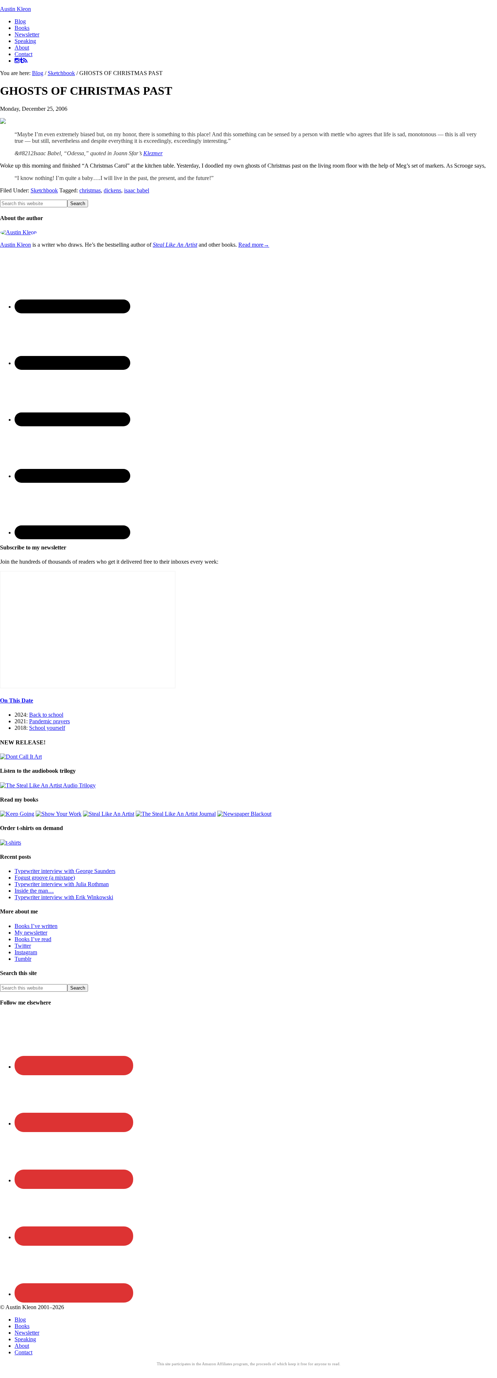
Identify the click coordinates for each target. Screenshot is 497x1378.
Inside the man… (34, 891)
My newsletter (31, 932)
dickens (112, 190)
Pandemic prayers (49, 721)
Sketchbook (44, 190)
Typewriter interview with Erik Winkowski (64, 897)
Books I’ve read (33, 939)
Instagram (26, 952)
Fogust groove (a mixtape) (45, 877)
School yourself (47, 728)
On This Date (16, 700)
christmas (90, 190)
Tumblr (23, 959)
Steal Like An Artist (175, 245)
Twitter (23, 946)
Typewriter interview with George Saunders (65, 871)
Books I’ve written (36, 926)
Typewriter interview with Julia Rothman (62, 884)
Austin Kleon (15, 9)
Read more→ (253, 245)
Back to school (46, 715)
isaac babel (136, 190)
